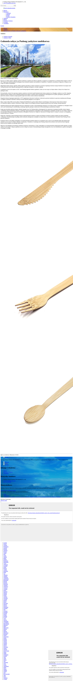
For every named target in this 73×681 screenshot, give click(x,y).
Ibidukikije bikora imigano (35, 496)
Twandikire (6, 23)
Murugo (5, 10)
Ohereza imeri (4, 500)
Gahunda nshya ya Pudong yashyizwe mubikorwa (14, 30)
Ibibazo (5, 19)
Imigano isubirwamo (46, 496)
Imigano (8, 14)
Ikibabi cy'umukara (56, 496)
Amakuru (5, 18)
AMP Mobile (6, 495)
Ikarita (4, 494)
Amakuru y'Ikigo (7, 37)
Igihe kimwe (6, 496)
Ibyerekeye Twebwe (8, 20)
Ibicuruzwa (5, 11)
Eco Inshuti (12, 496)
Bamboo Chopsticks (10, 17)
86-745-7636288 (7, 482)
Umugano (8, 13)
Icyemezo (5, 22)
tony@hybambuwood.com (9, 3)
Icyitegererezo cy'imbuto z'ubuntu (8, 490)
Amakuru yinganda (7, 36)
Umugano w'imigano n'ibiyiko (22, 496)
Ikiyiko (7, 15)
